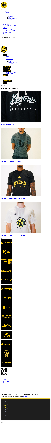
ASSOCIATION (6, 22)
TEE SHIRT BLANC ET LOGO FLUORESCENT (14, 235)
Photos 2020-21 (9, 29)
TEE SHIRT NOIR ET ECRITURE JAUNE (13, 198)
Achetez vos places (7, 32)
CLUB (4, 11)
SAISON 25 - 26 (9, 15)
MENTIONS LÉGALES (8, 376)
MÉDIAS (5, 28)
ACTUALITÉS (6, 23)
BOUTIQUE (6, 381)
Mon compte (5, 382)
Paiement (5, 383)
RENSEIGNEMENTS (8, 379)
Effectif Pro (10, 16)
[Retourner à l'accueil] (4, 8)
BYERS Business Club (11, 25)
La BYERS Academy (13, 19)
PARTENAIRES (6, 24)
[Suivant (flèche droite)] (2, 422)
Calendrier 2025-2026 (13, 18)
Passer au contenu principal (6, 1)
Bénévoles (8, 13)
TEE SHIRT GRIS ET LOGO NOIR (11, 161)
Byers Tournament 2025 (11, 30)
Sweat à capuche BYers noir (8, 124)
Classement (10, 17)
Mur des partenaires (10, 26)
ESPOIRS (13, 20)
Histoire (7, 12)
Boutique (5, 33)
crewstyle (25, 396)
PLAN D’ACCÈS (7, 378)
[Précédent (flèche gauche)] (1, 422)
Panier (4, 385)
